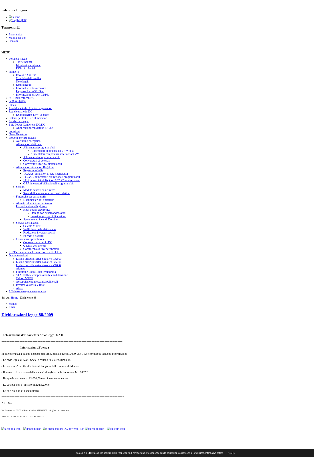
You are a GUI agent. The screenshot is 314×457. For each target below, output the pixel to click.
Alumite (20, 268)
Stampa (13, 303)
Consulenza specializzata (30, 239)
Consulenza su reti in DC (37, 242)
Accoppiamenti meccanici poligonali (37, 281)
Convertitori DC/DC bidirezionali (42, 163)
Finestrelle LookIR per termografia (36, 271)
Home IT (14, 71)
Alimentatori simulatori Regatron (35, 167)
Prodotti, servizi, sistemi (22, 137)
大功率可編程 (17, 101)
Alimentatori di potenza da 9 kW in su (52, 150)
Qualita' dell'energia (34, 245)
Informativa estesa (214, 453)
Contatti (13, 41)
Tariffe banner (24, 61)
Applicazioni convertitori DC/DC (35, 127)
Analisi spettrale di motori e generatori (30, 108)
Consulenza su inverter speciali (41, 248)
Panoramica (15, 34)
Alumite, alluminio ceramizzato (34, 203)
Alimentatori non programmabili (41, 157)
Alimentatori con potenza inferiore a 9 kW (55, 154)
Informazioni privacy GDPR (32, 94)
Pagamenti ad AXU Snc (30, 91)
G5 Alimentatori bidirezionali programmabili (48, 183)
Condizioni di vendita (28, 78)
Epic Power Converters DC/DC (27, 124)
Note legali (22, 81)
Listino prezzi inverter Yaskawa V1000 (38, 265)
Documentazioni (18, 255)
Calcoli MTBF (24, 278)
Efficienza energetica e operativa (27, 291)
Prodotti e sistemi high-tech (31, 206)
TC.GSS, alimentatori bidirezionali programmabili (51, 176)
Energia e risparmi (33, 235)
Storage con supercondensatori (48, 212)
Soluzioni (14, 131)
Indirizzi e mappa (19, 121)
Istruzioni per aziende (28, 65)
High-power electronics (36, 209)
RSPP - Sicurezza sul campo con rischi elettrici (35, 252)
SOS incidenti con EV (21, 97)
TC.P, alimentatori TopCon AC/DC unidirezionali (51, 180)
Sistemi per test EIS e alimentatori (28, 118)
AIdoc (19, 288)
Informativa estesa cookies (31, 88)
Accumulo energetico (28, 140)
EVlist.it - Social (25, 68)
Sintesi (12, 104)
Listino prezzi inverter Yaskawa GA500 (38, 258)
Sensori (20, 186)
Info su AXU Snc (26, 74)
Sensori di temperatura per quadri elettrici (46, 193)
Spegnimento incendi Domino (40, 219)
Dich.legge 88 (24, 84)
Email (12, 307)
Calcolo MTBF (32, 226)
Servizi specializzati (27, 222)
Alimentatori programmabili (39, 147)
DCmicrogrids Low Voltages (32, 114)
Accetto (231, 453)
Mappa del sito (17, 37)
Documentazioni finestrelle (38, 199)
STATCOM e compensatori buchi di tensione (42, 275)
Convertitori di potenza (36, 160)
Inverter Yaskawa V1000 (30, 284)
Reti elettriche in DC (20, 111)
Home (14, 297)
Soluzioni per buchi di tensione (48, 216)
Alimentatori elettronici (29, 144)
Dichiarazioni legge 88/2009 (27, 314)
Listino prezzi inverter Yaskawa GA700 (38, 261)
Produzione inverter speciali (39, 232)
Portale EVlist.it (18, 58)
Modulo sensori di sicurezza (39, 190)
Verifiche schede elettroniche (39, 229)
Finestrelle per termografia (31, 196)
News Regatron (18, 134)
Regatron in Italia (33, 170)
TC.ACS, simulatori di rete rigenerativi (45, 173)
